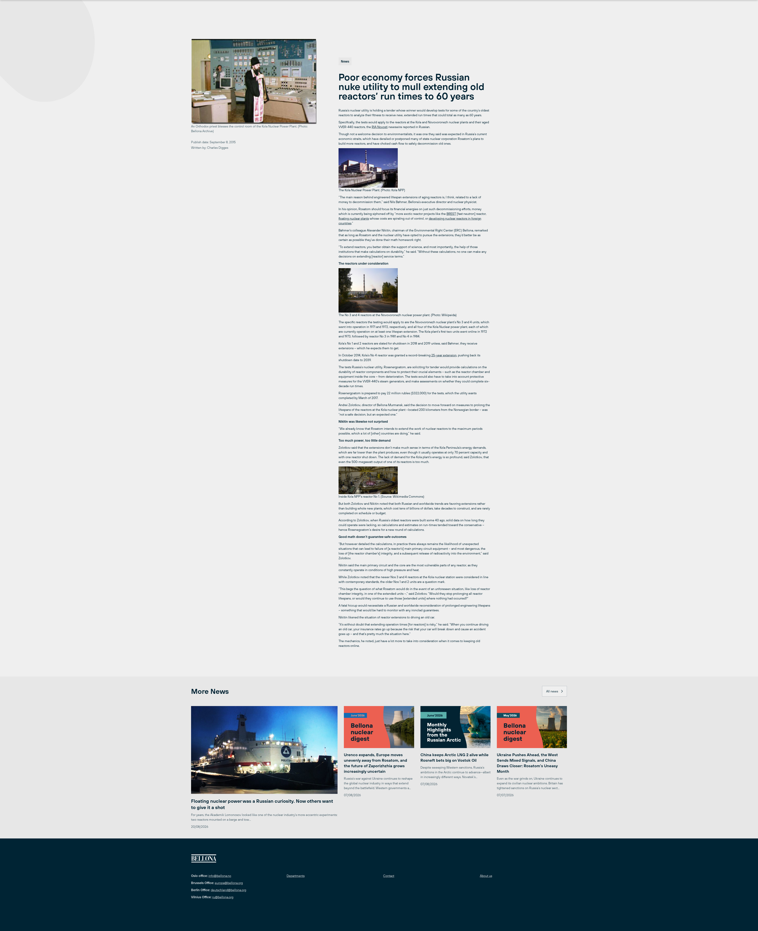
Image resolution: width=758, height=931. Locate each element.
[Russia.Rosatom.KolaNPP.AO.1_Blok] (414, 480)
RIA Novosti (380, 127)
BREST (451, 213)
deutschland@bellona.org (228, 890)
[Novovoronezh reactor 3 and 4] (414, 290)
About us (486, 876)
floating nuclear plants (354, 218)
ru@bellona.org (222, 897)
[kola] (414, 168)
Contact (388, 876)
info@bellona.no (219, 876)
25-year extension (444, 355)
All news (552, 691)
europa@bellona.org (229, 883)
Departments (296, 876)
